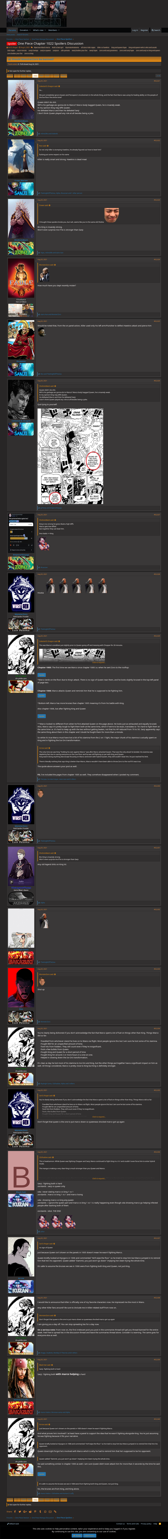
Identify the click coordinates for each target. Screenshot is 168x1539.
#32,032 (157, 909)
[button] (30, 30)
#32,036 (157, 1152)
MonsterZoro (21, 614)
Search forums (22, 34)
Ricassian (21, 361)
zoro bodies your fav (14, 53)
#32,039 (157, 1359)
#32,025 (157, 321)
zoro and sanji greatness (108, 50)
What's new (38, 30)
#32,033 (157, 969)
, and (52, 253)
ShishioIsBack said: (46, 386)
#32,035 (157, 1090)
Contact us (120, 1524)
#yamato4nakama (72, 47)
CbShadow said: (45, 1157)
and (49, 134)
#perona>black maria (42, 47)
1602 (35, 76)
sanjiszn (56, 50)
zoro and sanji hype (127, 50)
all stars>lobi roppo (88, 47)
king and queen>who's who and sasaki (143, 47)
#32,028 (157, 574)
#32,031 (157, 848)
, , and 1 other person (61, 193)
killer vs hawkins (103, 47)
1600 (23, 76)
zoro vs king (29, 53)
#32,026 (157, 381)
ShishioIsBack (21, 121)
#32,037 (157, 1238)
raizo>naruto (22, 50)
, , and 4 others (59, 1353)
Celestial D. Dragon (21, 420)
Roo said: (42, 146)
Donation (24, 30)
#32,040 (157, 1419)
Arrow (21, 1278)
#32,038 (157, 1298)
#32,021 (157, 81)
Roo (21, 1009)
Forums (12, 30)
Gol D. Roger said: (46, 1095)
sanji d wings (33, 50)
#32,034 (157, 1028)
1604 (47, 76)
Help (155, 1524)
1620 (56, 76)
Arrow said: (43, 748)
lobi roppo (11, 50)
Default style (14, 1524)
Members (52, 30)
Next (63, 76)
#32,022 (157, 140)
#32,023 (157, 200)
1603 (41, 76)
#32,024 (157, 259)
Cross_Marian (21, 180)
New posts (11, 34)
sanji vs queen (45, 50)
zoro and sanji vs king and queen (148, 50)
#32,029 (157, 636)
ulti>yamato (65, 50)
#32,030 (157, 786)
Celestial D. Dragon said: (48, 86)
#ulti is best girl (57, 47)
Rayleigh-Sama (21, 949)
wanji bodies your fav (79, 50)
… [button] (18, 76)
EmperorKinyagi (21, 554)
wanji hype (93, 50)
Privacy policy (146, 1524)
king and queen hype (119, 47)
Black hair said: (45, 1365)
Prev (10, 76)
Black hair (21, 1192)
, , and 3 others (58, 779)
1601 (29, 76)
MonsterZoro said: (46, 265)
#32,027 (157, 515)
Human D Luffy (21, 1399)
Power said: (43, 205)
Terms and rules (133, 1524)
